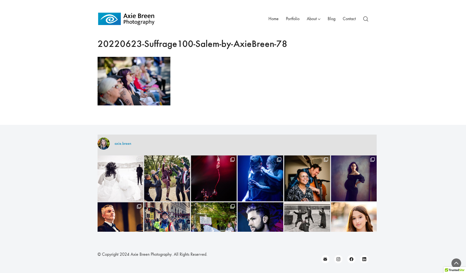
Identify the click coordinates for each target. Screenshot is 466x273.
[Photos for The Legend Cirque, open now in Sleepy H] (260, 178)
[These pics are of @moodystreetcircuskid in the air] (214, 178)
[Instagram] (338, 259)
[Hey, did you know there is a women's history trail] (214, 225)
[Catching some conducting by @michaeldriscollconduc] (120, 225)
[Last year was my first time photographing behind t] (167, 225)
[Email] (325, 259)
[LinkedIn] (364, 259)
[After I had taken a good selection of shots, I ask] (167, 178)
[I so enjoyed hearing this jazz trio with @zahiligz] (307, 178)
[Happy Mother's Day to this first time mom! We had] (354, 178)
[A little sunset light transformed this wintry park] (354, 225)
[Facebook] (351, 259)
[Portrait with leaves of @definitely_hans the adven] (260, 225)
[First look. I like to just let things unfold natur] (120, 178)
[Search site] (365, 19)
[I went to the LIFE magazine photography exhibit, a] (307, 225)
